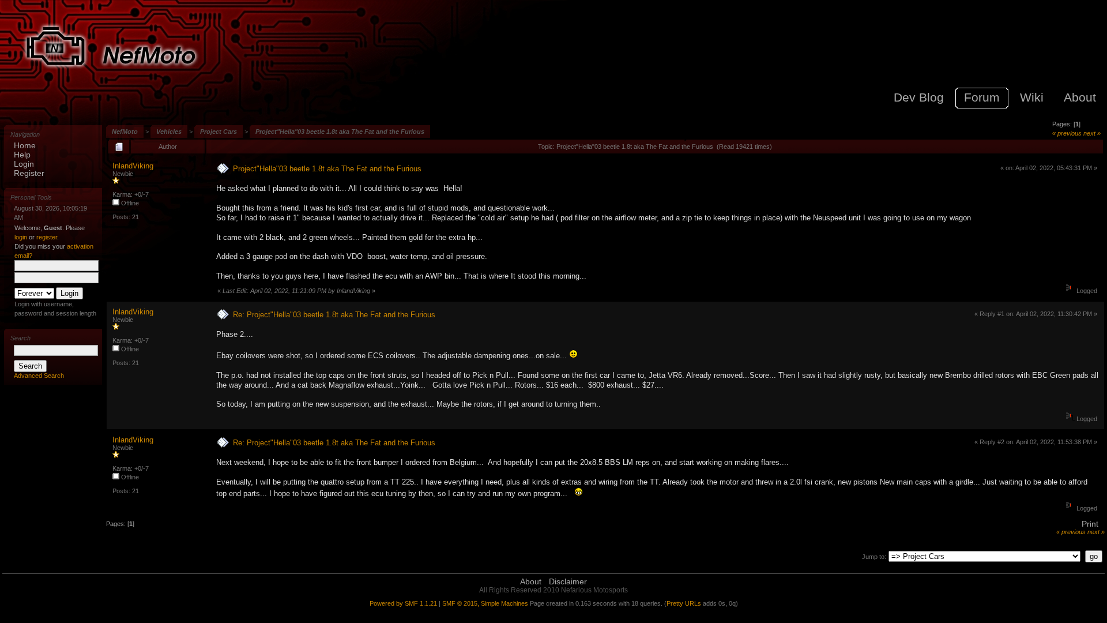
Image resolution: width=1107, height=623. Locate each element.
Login (24, 163)
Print (1090, 523)
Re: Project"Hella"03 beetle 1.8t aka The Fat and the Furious (334, 314)
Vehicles (169, 131)
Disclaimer (568, 581)
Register (29, 173)
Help (22, 154)
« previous (1067, 133)
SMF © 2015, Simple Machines (485, 603)
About (530, 581)
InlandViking (132, 166)
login (20, 237)
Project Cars (218, 131)
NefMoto (125, 131)
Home (25, 145)
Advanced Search (39, 375)
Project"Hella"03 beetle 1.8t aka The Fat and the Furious (339, 131)
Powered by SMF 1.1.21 (403, 603)
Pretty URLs (684, 603)
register (46, 237)
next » (1092, 133)
